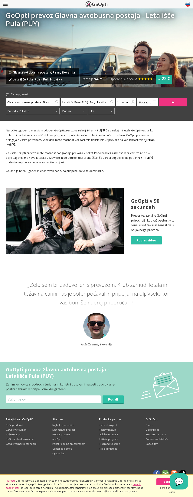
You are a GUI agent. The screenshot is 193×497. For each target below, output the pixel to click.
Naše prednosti (14, 425)
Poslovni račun (107, 429)
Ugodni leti (58, 453)
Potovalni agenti (108, 425)
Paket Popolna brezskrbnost (68, 443)
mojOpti (56, 439)
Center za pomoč (62, 448)
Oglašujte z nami (108, 434)
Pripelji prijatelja (108, 448)
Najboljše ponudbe (63, 425)
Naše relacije (13, 434)
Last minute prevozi (63, 429)
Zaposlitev (152, 443)
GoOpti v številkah (16, 429)
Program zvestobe (109, 443)
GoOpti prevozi (61, 434)
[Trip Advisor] (165, 473)
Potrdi (113, 399)
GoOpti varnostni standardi (21, 443)
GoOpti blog (152, 429)
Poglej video (146, 240)
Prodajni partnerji (156, 434)
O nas (149, 425)
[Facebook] (156, 473)
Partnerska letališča (157, 439)
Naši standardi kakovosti (20, 439)
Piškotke (10, 480)
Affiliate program (108, 439)
